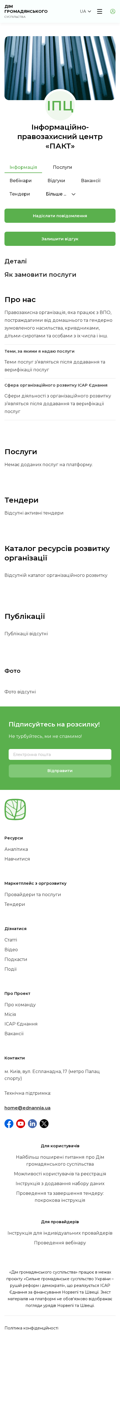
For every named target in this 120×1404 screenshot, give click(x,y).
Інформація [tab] (23, 167)
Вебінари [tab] (20, 180)
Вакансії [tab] (91, 180)
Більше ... (56, 194)
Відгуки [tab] (56, 180)
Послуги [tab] (62, 167)
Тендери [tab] (19, 194)
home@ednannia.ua (27, 1108)
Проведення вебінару (60, 1242)
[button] (85, 11)
